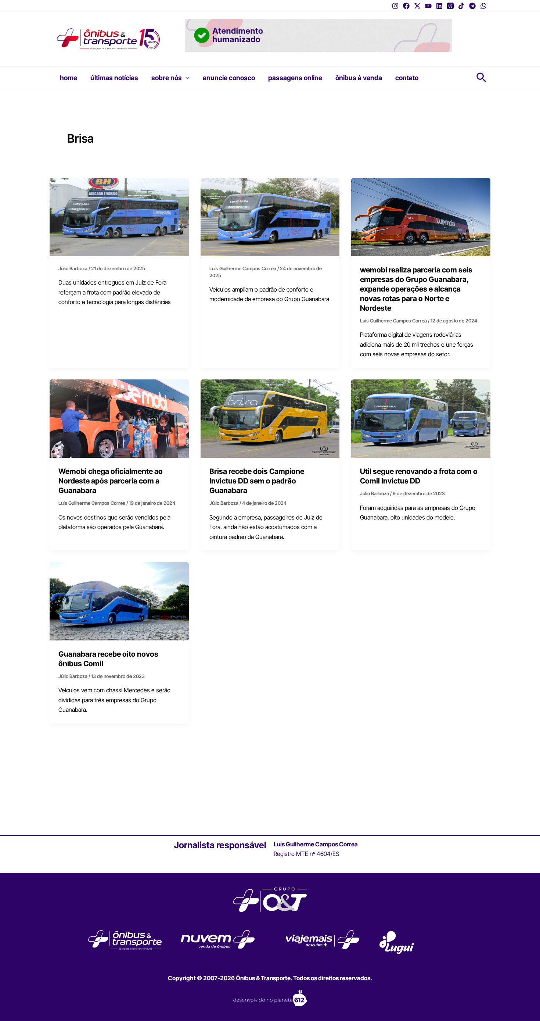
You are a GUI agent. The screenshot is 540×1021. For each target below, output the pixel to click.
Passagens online (295, 78)
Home (68, 78)
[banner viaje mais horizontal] (318, 34)
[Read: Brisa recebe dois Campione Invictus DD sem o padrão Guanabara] (270, 418)
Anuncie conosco (229, 78)
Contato (406, 78)
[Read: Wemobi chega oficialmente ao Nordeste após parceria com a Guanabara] (119, 418)
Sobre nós (166, 78)
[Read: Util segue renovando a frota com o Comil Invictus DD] (420, 418)
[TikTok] (461, 6)
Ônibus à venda (358, 78)
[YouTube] (428, 6)
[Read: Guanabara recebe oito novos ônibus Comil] (119, 600)
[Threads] (450, 6)
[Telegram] (472, 6)
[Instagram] (395, 6)
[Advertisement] (270, 779)
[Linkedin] (439, 6)
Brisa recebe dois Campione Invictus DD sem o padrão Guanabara (256, 481)
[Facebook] (406, 6)
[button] (186, 78)
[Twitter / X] (417, 6)
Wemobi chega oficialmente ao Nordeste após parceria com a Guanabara (110, 481)
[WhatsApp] (483, 6)
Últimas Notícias (114, 78)
